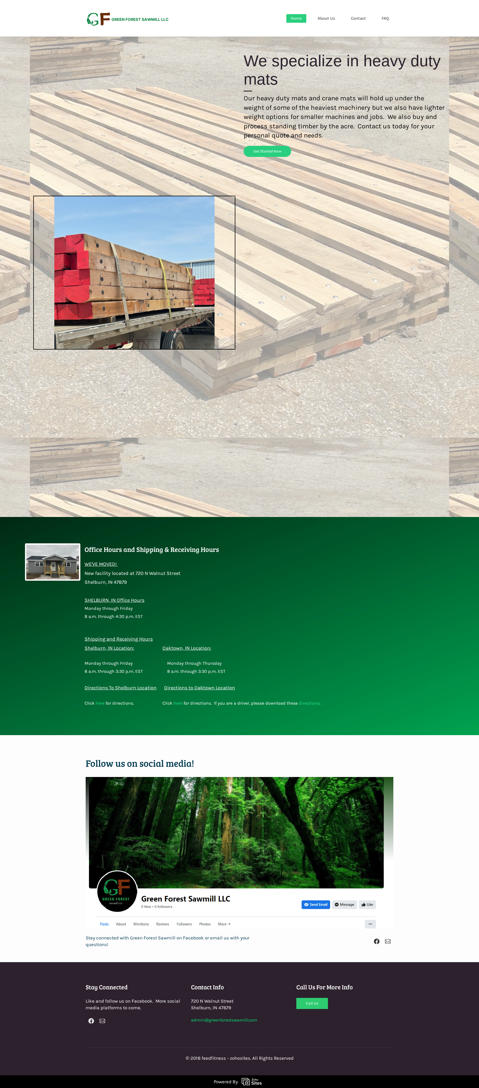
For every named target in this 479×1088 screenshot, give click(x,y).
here (100, 875)
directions (309, 875)
